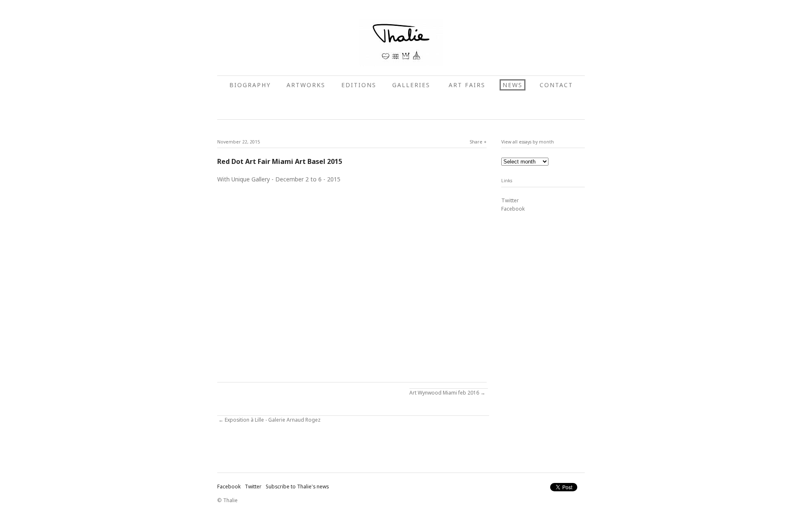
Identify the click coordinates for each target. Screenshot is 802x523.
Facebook (513, 208)
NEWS (513, 85)
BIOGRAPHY (250, 85)
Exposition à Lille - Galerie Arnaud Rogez (272, 419)
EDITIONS (358, 85)
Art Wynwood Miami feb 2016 (444, 392)
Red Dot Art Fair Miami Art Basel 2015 (279, 161)
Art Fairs (467, 85)
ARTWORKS (306, 85)
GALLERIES (412, 85)
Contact (556, 85)
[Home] (401, 42)
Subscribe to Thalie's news (297, 486)
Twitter (510, 200)
